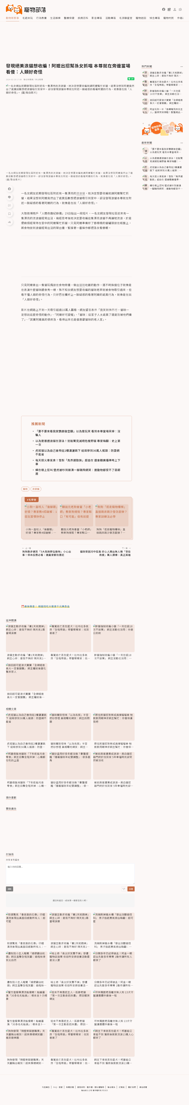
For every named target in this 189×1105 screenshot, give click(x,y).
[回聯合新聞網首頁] (14, 9)
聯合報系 (111, 1087)
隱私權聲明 (99, 1087)
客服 (61, 1087)
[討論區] (9, 205)
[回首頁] (26, 9)
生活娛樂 (55, 18)
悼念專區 (155, 18)
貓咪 (25, 488)
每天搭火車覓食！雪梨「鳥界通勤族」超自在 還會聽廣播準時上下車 (77, 462)
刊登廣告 (46, 1087)
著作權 (90, 1087)
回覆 (131, 889)
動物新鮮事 (12, 18)
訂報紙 (122, 1087)
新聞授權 (70, 1087)
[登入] (174, 9)
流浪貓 (35, 488)
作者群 (181, 18)
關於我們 (132, 1087)
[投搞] (169, 9)
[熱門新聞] (181, 66)
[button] (163, 9)
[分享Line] (9, 197)
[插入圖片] (123, 888)
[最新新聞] (181, 143)
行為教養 (41, 18)
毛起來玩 (27, 18)
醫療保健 (69, 18)
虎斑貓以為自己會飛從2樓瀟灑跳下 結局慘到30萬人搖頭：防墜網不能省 (77, 452)
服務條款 (81, 1087)
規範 (9, 889)
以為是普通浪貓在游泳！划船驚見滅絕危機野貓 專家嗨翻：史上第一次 (77, 442)
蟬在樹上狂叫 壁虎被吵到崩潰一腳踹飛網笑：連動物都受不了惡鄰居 (77, 471)
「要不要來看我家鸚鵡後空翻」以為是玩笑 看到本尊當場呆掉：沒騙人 (77, 433)
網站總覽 (143, 1087)
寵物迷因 (141, 18)
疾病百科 (83, 18)
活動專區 (110, 18)
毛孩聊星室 (125, 18)
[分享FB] (9, 188)
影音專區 (97, 18)
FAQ (55, 1087)
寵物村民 (168, 18)
